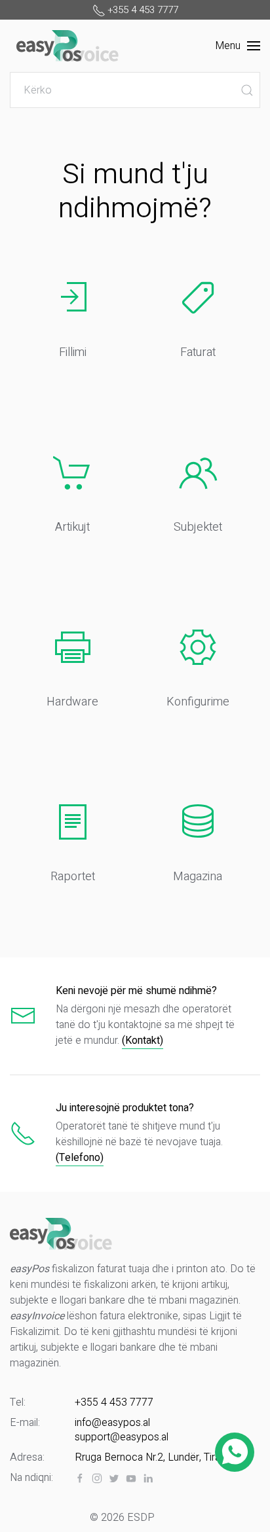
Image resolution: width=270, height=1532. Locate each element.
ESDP (141, 1517)
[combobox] (135, 90)
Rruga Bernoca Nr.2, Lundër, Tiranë (153, 1457)
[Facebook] (80, 1478)
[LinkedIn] (148, 1478)
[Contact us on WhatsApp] (235, 1452)
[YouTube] (131, 1478)
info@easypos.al (112, 1423)
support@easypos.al (121, 1437)
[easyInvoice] (67, 43)
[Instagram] (97, 1478)
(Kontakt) (142, 1040)
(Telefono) (80, 1158)
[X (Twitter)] (114, 1478)
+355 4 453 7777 (114, 1402)
